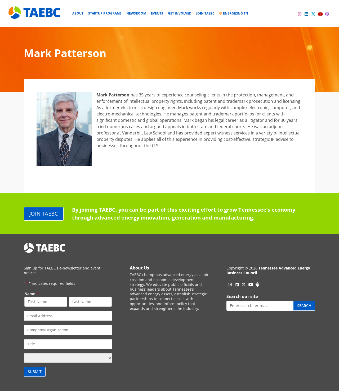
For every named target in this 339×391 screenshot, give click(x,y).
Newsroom (136, 13)
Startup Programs (105, 13)
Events (157, 13)
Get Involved (179, 13)
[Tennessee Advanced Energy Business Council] (34, 14)
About (77, 13)
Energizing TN (235, 13)
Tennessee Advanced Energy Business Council (268, 270)
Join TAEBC (205, 13)
